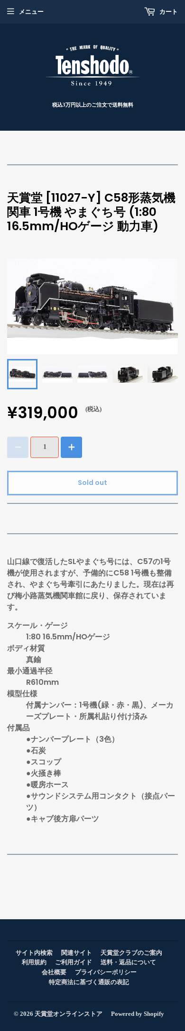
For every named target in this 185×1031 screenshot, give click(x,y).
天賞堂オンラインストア (68, 1013)
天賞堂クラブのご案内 (131, 952)
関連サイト (76, 952)
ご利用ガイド (73, 962)
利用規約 (34, 962)
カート (168, 11)
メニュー (31, 11)
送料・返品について (128, 962)
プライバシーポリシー (106, 972)
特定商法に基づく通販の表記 (89, 982)
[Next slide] (165, 374)
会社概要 (54, 972)
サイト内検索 (34, 952)
